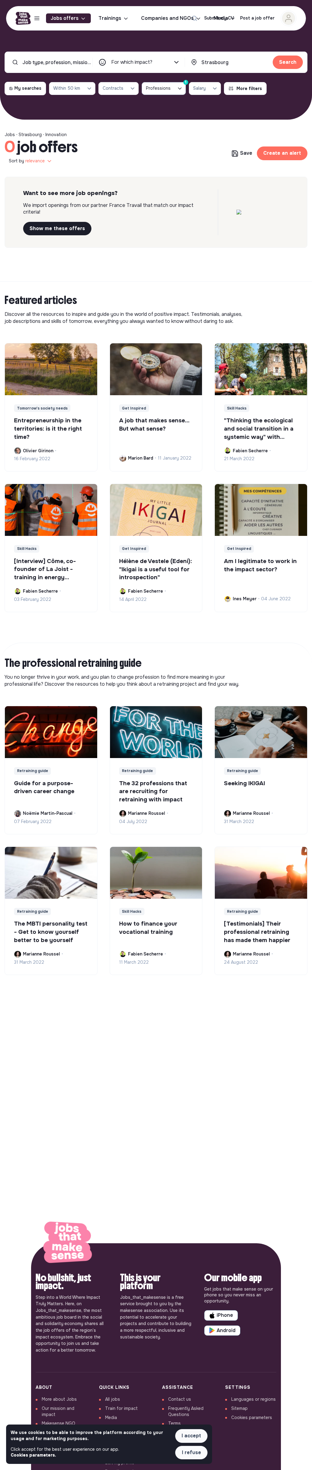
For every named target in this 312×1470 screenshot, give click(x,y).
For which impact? (131, 62)
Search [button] (287, 62)
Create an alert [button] (282, 153)
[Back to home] (67, 1243)
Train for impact (121, 1408)
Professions (166, 86)
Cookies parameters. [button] (33, 1455)
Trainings (109, 18)
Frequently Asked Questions (186, 1411)
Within (66, 88)
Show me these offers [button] (57, 228)
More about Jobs (59, 1399)
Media (111, 1417)
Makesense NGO (58, 1423)
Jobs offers (65, 18)
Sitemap (239, 1408)
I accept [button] (191, 1435)
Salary (199, 88)
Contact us (179, 1399)
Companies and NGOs (167, 18)
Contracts (113, 88)
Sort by (27, 161)
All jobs (112, 1399)
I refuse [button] (191, 1452)
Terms (174, 1423)
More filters (249, 88)
